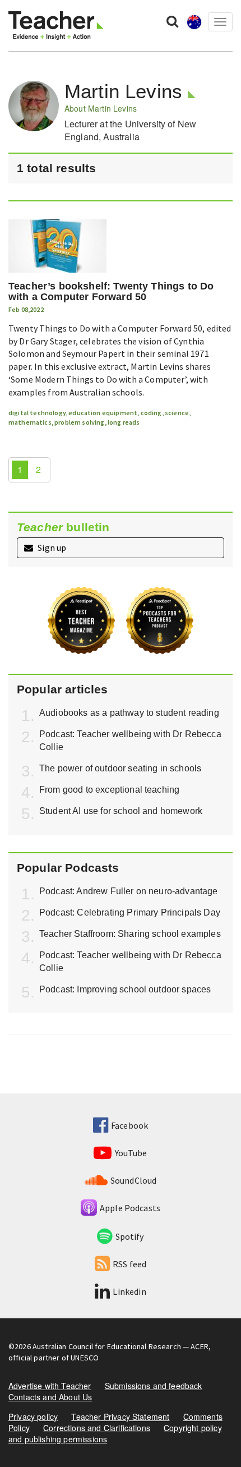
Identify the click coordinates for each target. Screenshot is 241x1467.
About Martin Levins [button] (100, 108)
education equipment (102, 412)
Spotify (129, 1236)
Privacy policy (33, 1416)
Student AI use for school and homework (120, 811)
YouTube (131, 1152)
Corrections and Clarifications (96, 1427)
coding (151, 412)
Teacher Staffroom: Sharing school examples (130, 934)
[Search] (172, 20)
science (177, 412)
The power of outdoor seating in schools (120, 768)
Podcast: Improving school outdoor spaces (125, 989)
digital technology (37, 412)
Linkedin (129, 1291)
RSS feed (129, 1264)
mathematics (30, 422)
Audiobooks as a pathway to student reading (129, 713)
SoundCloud (133, 1180)
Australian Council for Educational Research (107, 1346)
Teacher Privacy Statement (120, 1416)
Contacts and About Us (50, 1396)
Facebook (129, 1125)
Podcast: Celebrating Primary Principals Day (129, 912)
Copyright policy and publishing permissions (115, 1433)
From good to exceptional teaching (109, 789)
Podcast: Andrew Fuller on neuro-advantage (128, 891)
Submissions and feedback (153, 1385)
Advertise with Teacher (49, 1385)
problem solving (79, 422)
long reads (124, 422)
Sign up (51, 547)
